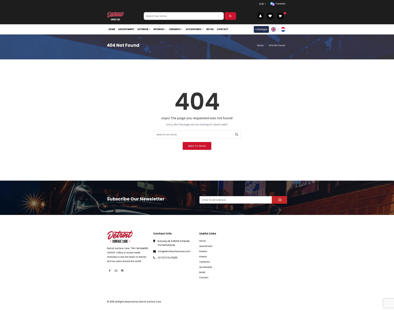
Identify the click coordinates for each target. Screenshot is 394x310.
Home (112, 29)
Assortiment (126, 29)
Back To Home (197, 146)
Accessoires (193, 29)
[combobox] (184, 16)
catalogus (261, 29)
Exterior (142, 29)
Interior (158, 29)
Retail (210, 29)
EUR (261, 4)
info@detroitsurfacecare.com (174, 251)
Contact (222, 29)
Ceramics (175, 29)
